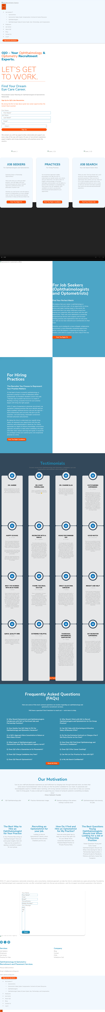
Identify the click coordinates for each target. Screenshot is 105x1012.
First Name (5, 110)
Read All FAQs (52, 763)
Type (3, 123)
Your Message (26, 905)
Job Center (8, 27)
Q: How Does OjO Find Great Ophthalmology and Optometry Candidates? (77, 743)
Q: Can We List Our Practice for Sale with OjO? (77, 754)
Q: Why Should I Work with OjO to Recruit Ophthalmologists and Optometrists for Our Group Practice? (78, 721)
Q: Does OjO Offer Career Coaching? (73, 749)
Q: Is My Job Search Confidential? (71, 759)
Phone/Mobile (26, 901)
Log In (7, 36)
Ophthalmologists (13, 19)
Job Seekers (9, 12)
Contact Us (8, 34)
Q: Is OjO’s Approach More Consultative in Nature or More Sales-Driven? (25, 736)
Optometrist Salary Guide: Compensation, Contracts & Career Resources (28, 17)
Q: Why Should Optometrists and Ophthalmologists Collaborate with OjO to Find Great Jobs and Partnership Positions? (25, 721)
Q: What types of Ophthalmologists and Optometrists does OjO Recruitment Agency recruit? (26, 743)
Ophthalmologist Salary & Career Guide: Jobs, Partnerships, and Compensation (29, 22)
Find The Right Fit (62, 337)
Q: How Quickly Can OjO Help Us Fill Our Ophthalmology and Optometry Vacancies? (22, 729)
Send (26, 932)
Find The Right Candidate (16, 439)
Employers (8, 24)
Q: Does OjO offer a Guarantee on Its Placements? (25, 749)
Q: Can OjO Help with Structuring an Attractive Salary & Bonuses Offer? (77, 729)
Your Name (25, 893)
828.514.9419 (9, 968)
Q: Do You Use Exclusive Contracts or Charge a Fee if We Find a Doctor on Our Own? (79, 736)
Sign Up (24, 130)
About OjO (8, 29)
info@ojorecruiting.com (11, 971)
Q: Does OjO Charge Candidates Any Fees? (22, 754)
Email (23, 897)
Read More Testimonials (53, 678)
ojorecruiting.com (8, 975)
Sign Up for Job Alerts (10, 40)
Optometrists (12, 14)
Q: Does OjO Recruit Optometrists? (19, 759)
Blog (7, 32)
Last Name (5, 115)
